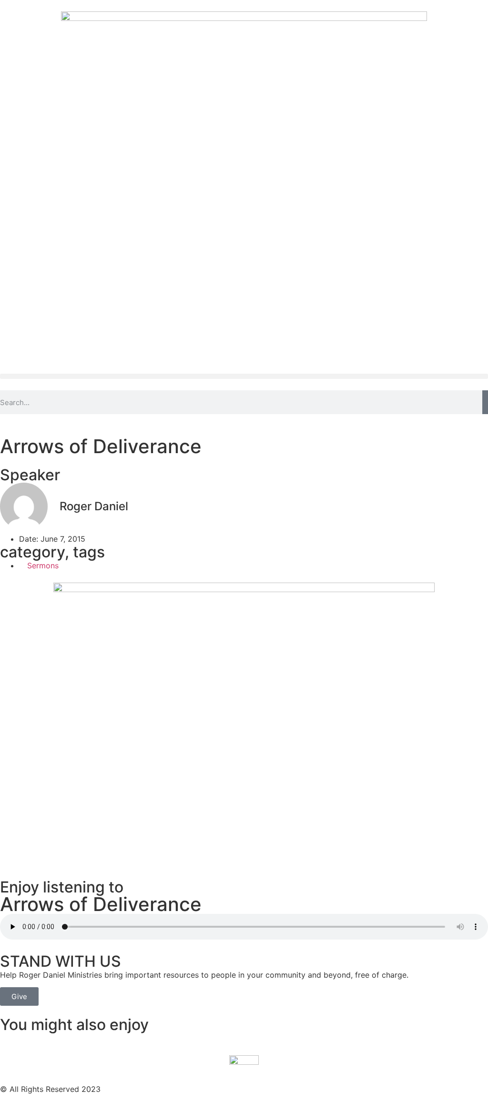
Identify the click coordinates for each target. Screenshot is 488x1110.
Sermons (43, 565)
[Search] (485, 402)
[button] (244, 376)
